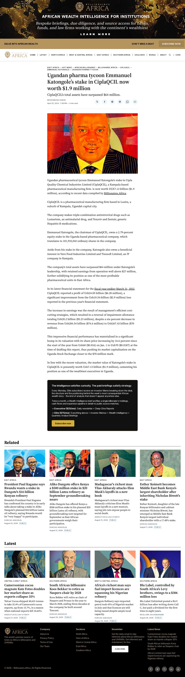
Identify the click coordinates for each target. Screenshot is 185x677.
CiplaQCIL (125, 67)
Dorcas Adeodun (13, 520)
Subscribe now (171, 43)
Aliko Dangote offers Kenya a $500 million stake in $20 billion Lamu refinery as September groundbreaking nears (70, 492)
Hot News (67, 67)
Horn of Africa (82, 638)
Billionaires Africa (107, 67)
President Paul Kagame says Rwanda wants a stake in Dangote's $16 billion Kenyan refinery (24, 490)
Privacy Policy (47, 638)
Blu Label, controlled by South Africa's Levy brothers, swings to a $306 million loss (159, 591)
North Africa (58, 55)
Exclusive (140, 55)
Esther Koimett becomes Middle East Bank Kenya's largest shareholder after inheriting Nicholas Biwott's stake (160, 492)
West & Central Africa (80, 55)
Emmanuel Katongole (58, 70)
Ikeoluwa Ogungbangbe (152, 615)
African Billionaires (85, 67)
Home (32, 55)
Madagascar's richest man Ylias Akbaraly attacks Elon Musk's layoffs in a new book (114, 490)
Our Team (44, 646)
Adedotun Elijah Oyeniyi (107, 517)
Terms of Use (46, 642)
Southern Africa (122, 55)
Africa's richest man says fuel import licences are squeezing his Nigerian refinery (113, 591)
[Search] (170, 55)
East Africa (103, 55)
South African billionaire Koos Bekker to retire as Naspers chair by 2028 (68, 589)
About (163, 55)
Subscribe (120, 649)
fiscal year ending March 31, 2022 (114, 289)
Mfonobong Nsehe (56, 100)
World (152, 55)
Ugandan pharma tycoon (85, 70)
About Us (44, 634)
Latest (43, 55)
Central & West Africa (15, 581)
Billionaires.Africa (115, 193)
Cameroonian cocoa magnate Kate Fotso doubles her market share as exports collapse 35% (24, 591)
